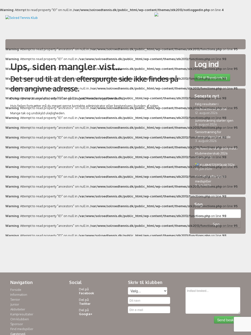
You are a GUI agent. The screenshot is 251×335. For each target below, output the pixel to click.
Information (18, 294)
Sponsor (16, 324)
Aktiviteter (17, 309)
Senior (15, 299)
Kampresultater (21, 314)
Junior (14, 304)
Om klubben (19, 319)
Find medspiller (21, 329)
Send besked (227, 319)
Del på (86, 291)
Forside (15, 290)
